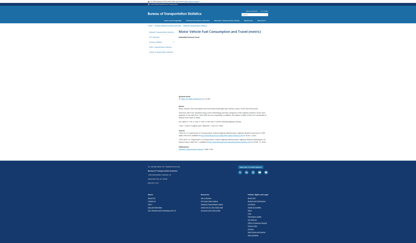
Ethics (250, 211)
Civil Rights (251, 204)
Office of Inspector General (257, 223)
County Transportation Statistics (161, 52)
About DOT (252, 198)
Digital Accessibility (254, 207)
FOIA (249, 214)
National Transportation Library (227, 20)
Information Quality (254, 217)
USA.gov (251, 229)
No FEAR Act (252, 220)
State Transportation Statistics (160, 47)
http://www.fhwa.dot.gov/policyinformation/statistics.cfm (221, 135)
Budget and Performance (257, 201)
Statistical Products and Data (198, 20)
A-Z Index (264, 11)
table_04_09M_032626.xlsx (191, 99)
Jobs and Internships (155, 207)
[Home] (174, 14)
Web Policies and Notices (257, 232)
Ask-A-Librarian (251, 11)
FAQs (150, 204)
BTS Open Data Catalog (209, 201)
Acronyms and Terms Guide (210, 211)
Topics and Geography (173, 20)
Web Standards (253, 235)
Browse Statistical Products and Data (168, 25)
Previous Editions (155, 42)
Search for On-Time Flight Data (212, 207)
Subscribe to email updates (251, 167)
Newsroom (248, 20)
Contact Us (152, 201)
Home (150, 25)
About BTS (261, 20)
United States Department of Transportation (164, 4)
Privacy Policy (252, 226)
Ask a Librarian (206, 198)
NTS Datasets (154, 37)
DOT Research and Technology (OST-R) (162, 211)
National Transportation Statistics (195, 25)
